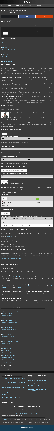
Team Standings (6, 54)
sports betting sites (16, 276)
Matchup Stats (6, 42)
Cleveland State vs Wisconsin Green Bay (12, 339)
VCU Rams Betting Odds (8, 261)
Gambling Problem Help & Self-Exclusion (27, 413)
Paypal (19, 287)
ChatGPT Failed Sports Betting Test (12, 398)
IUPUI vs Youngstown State (9, 320)
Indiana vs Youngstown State (9, 322)
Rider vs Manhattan (7, 327)
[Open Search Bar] (53, 5)
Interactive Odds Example (8, 49)
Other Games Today (7, 61)
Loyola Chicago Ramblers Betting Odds (12, 258)
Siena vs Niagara (6, 318)
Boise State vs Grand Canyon (9, 360)
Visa (29, 285)
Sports (10, 5)
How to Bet (38, 5)
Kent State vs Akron (7, 313)
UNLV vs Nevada (6, 362)
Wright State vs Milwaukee (9, 353)
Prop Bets (4, 52)
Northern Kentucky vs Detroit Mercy (11, 341)
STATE (5, 30)
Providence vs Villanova (8, 336)
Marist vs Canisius (6, 350)
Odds (2, 5)
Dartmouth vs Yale (7, 334)
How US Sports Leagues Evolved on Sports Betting (38, 389)
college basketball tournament (30, 235)
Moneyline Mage (6, 45)
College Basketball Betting (13, 25)
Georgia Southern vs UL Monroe (10, 311)
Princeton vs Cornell (7, 315)
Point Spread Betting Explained (37, 380)
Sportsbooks (20, 5)
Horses (30, 5)
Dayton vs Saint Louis (7, 357)
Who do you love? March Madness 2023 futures (13, 388)
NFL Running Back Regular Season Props (13, 378)
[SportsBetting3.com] (27, 2)
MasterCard (37, 285)
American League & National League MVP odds (13, 383)
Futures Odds (5, 56)
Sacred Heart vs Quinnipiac (9, 329)
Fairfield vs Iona (6, 332)
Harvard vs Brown (6, 348)
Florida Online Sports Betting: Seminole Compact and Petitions (39, 384)
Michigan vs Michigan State (9, 355)
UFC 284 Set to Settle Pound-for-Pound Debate (13, 393)
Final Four (9, 236)
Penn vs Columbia (6, 343)
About (47, 5)
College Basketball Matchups (9, 369)
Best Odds (5, 47)
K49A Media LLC (5, 419)
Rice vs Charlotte (6, 346)
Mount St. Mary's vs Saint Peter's (10, 325)
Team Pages (5, 59)
